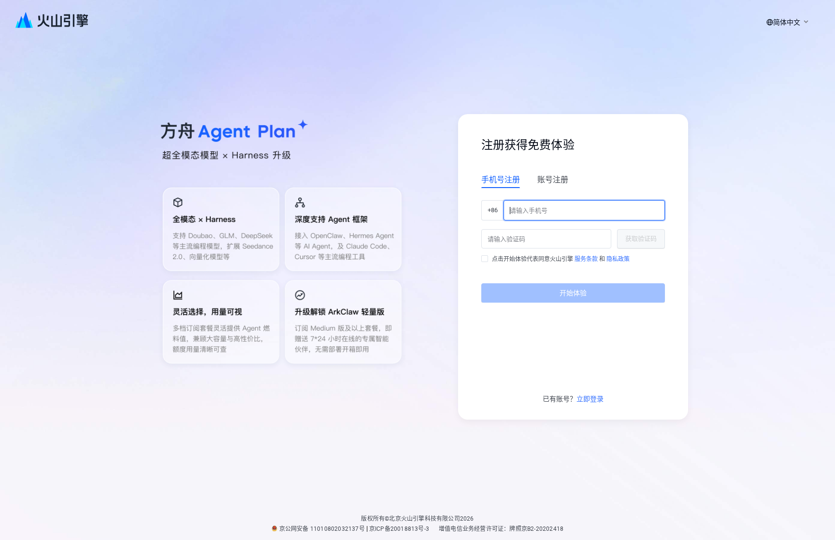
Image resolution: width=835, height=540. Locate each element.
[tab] (500, 179)
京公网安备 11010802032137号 (322, 528)
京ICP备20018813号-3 (399, 528)
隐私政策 (618, 259)
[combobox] (785, 22)
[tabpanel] (573, 247)
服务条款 (586, 259)
